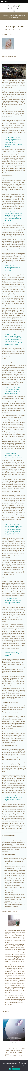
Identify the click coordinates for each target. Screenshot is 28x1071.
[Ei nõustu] (26, 1065)
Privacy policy (16, 1068)
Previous (4, 1029)
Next (23, 1029)
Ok (10, 1068)
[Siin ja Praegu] (14, 6)
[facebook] (14, 11)
